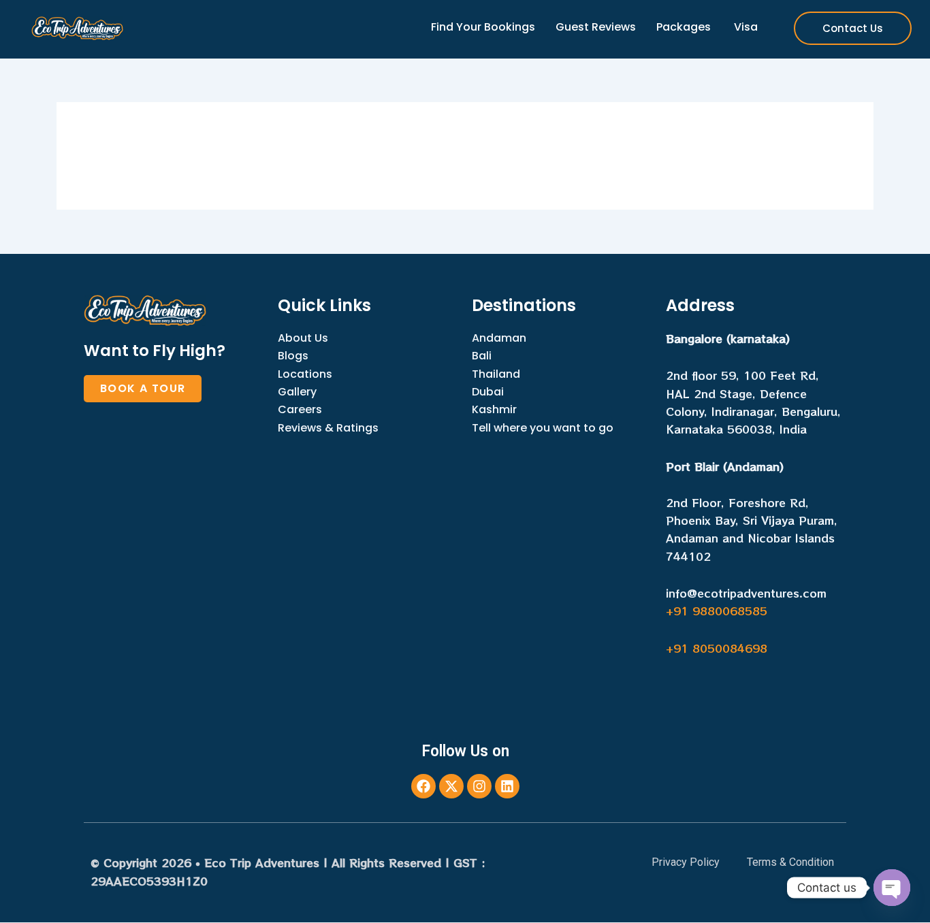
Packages (683, 27)
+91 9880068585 (716, 610)
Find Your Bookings (483, 27)
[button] (143, 388)
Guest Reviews (596, 27)
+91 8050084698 (716, 648)
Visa (744, 27)
